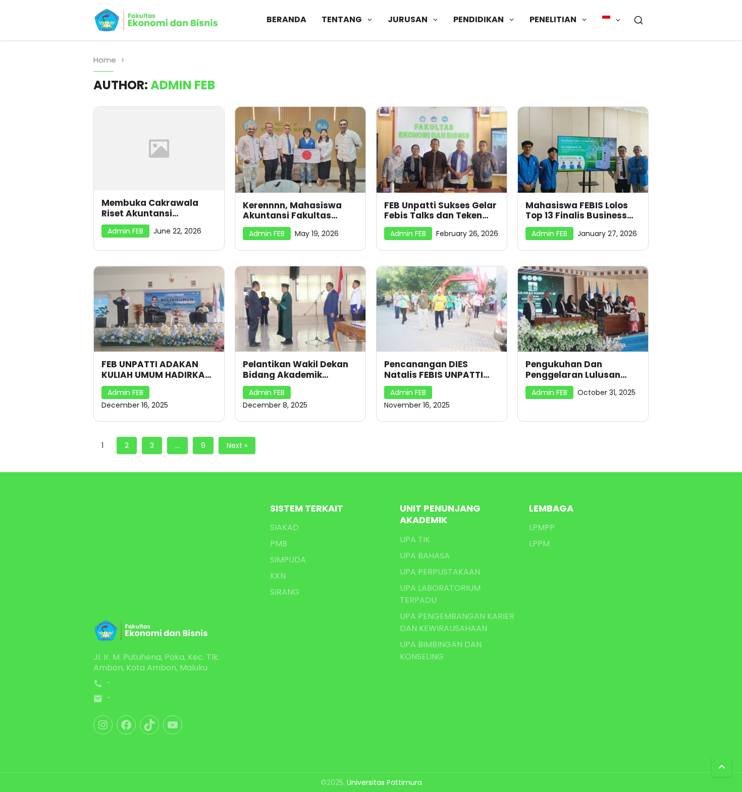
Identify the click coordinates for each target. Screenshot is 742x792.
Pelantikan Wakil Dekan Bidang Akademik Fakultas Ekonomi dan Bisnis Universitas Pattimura (295, 369)
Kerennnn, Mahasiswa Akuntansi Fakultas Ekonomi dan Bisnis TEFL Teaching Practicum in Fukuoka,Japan (296, 210)
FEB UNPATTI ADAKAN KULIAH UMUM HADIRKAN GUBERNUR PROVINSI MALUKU (156, 369)
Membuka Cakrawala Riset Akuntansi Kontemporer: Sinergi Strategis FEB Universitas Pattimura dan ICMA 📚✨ (158, 208)
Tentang (342, 19)
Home (104, 60)
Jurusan (408, 19)
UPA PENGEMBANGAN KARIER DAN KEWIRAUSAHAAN (457, 622)
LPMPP (542, 527)
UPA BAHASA (425, 555)
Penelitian (552, 19)
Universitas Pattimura (384, 782)
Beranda (286, 19)
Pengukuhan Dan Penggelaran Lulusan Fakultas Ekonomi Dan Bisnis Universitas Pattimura (575, 369)
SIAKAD (284, 527)
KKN (278, 576)
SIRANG (284, 592)
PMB (278, 543)
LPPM (539, 543)
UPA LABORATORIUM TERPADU (440, 594)
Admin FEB (125, 231)
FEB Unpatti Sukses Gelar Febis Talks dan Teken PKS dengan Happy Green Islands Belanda (441, 210)
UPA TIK (415, 539)
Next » (237, 445)
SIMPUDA (288, 559)
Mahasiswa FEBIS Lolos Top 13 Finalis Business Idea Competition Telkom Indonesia (581, 210)
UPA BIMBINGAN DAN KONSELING (441, 650)
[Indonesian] (611, 20)
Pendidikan (478, 19)
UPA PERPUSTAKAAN (440, 572)
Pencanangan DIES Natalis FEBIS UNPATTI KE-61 (433, 369)
